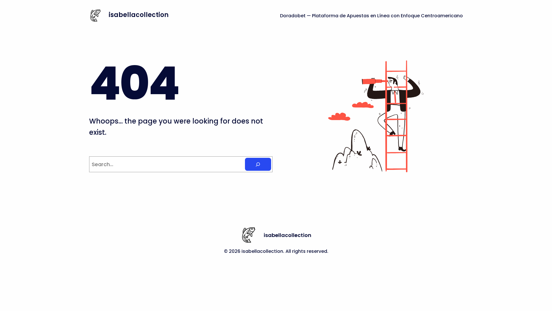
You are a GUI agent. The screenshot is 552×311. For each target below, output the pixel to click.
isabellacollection (138, 14)
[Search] (258, 164)
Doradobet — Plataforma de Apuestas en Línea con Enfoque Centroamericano (371, 15)
